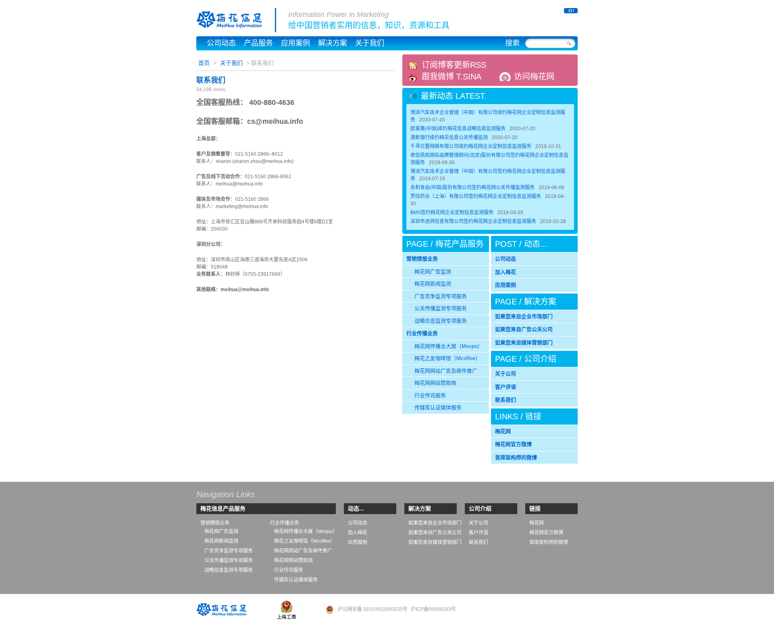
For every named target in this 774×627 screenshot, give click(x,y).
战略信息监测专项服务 (440, 321)
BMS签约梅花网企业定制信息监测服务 (451, 212)
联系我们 (210, 80)
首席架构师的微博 (516, 457)
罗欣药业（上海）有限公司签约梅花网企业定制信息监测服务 (475, 196)
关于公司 (505, 374)
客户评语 (505, 387)
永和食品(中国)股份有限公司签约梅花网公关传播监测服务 (472, 187)
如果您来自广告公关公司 (524, 329)
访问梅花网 (534, 76)
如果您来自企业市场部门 (524, 316)
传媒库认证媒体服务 (438, 407)
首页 (204, 63)
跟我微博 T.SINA (451, 76)
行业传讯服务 (430, 395)
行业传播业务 (422, 333)
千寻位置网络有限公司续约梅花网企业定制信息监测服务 (470, 146)
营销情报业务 (422, 259)
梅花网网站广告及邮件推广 (445, 371)
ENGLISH (571, 10)
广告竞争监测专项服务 (440, 296)
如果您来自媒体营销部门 (524, 343)
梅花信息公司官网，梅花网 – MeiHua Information (236, 20)
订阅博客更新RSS (454, 64)
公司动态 (221, 43)
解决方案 (332, 43)
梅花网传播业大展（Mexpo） (448, 346)
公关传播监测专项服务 (440, 308)
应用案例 (295, 43)
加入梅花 (505, 272)
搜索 (512, 43)
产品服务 (258, 43)
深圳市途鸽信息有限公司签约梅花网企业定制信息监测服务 (473, 221)
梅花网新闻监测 (432, 284)
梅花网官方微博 (513, 444)
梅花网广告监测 (432, 272)
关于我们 (369, 43)
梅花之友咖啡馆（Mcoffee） (447, 358)
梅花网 (503, 431)
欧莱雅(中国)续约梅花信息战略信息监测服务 (458, 128)
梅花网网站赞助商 (435, 383)
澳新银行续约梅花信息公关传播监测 (449, 137)
